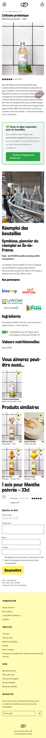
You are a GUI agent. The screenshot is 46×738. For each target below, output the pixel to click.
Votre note (7, 515)
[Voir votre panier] (42, 5)
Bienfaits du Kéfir (9, 687)
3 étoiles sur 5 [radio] (10, 518)
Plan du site (7, 638)
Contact (6, 634)
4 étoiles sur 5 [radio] (13, 518)
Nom (4, 538)
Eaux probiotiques (19, 585)
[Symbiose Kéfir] (24, 5)
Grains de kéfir (8, 683)
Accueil (4, 11)
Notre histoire (8, 608)
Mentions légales (10, 642)
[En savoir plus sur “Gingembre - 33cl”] (18, 415)
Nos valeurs (7, 612)
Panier (5, 646)
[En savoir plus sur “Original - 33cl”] (40, 450)
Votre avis (7, 523)
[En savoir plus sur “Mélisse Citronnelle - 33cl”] (18, 373)
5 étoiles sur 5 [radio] (16, 518)
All (7, 11)
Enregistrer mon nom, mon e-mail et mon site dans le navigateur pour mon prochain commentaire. (24, 560)
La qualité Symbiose (11, 616)
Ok (39, 713)
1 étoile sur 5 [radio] (3, 518)
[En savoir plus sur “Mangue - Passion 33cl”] (18, 450)
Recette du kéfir (9, 671)
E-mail (5, 548)
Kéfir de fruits (8, 675)
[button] (40, 415)
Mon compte (8, 650)
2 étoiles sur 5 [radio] (6, 518)
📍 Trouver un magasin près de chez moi (22, 156)
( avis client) (17, 79)
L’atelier (5, 620)
